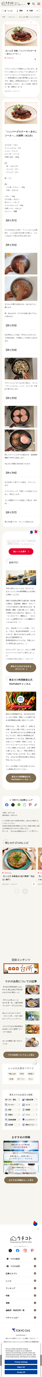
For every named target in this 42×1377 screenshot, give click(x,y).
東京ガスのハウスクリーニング (14, 1342)
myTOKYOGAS (20, 1335)
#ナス (31, 1079)
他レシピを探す (19, 551)
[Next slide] (39, 10)
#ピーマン (21, 1079)
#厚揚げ (30, 1074)
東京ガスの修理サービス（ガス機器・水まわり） (21, 1338)
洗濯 (31, 10)
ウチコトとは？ (12, 1317)
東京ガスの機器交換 (31, 1342)
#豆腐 (11, 1079)
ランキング (10, 1288)
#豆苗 (22, 1074)
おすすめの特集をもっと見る (21, 1180)
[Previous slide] (17, 891)
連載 (8, 1303)
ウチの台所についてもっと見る (21, 1055)
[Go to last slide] (2, 10)
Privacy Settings (21, 1362)
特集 (8, 1295)
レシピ (10, 11)
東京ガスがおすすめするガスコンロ (21, 667)
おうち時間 (11, 1321)
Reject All (21, 1367)
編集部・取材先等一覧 (15, 1310)
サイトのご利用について (18, 831)
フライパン (10, 58)
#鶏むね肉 (12, 1074)
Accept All (21, 1372)
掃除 (21, 10)
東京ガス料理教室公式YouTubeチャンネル (20, 778)
